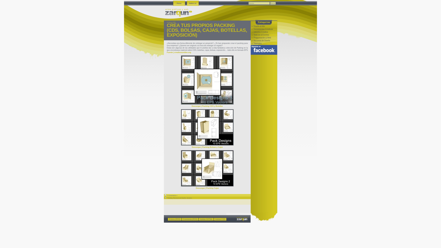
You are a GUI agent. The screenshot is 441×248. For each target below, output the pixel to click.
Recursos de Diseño (179, 198)
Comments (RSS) (190, 219)
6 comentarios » (172, 195)
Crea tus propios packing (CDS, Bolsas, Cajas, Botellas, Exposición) (207, 30)
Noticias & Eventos (261, 35)
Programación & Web (262, 38)
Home (179, 3)
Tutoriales (258, 43)
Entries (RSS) (174, 219)
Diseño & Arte (259, 26)
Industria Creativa (261, 32)
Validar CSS (220, 219)
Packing (169, 198)
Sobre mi (192, 3)
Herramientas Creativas (263, 29)
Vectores (189, 198)
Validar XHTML (206, 219)
